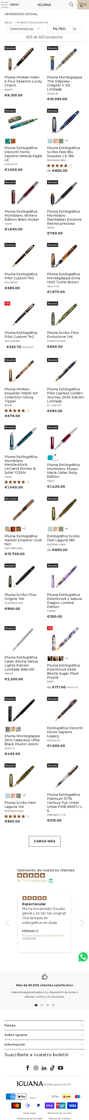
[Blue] (50, 140)
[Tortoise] (55, 658)
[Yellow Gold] (13, 728)
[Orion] (13, 140)
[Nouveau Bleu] (61, 658)
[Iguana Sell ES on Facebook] (27, 1068)
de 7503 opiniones (32, 881)
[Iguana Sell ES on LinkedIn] (44, 1068)
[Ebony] (50, 658)
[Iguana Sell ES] (44, 4)
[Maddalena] (55, 140)
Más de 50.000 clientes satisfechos (44, 985)
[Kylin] (7, 528)
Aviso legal (29, 1113)
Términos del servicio (59, 1113)
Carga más (45, 841)
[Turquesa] (50, 457)
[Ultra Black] (7, 728)
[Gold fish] (13, 528)
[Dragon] (18, 528)
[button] (57, 166)
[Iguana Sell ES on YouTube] (60, 1068)
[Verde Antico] (61, 140)
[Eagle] (7, 140)
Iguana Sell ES (62, 1084)
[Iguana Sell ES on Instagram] (36, 1068)
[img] (47, 875)
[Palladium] (18, 728)
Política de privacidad (29, 1118)
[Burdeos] (55, 457)
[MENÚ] (2, 4)
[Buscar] (71, 4)
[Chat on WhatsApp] (83, 959)
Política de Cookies (59, 1118)
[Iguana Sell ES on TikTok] (52, 1068)
